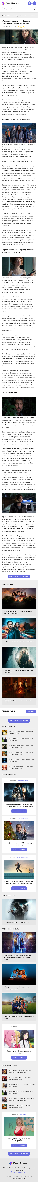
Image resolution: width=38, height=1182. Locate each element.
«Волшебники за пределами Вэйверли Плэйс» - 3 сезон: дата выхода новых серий (17, 957)
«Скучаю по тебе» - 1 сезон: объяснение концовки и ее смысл (18, 612)
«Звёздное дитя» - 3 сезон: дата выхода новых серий (19, 1052)
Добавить (31, 711)
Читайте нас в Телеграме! (20, 721)
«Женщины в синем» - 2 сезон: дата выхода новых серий (16, 988)
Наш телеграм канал (19, 1172)
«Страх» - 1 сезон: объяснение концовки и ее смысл (19, 642)
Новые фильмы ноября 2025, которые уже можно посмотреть (19, 844)
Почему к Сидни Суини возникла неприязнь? (19, 1140)
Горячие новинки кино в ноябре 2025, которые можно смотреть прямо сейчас (19, 805)
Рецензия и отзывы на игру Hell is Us (16, 922)
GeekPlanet (13, 3)
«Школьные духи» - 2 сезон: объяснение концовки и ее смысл (18, 701)
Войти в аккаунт (30, 3)
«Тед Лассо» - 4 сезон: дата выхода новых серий (19, 1017)
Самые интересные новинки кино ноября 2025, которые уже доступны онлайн (19, 882)
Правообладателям (19, 1178)
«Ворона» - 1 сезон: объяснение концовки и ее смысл (18, 671)
